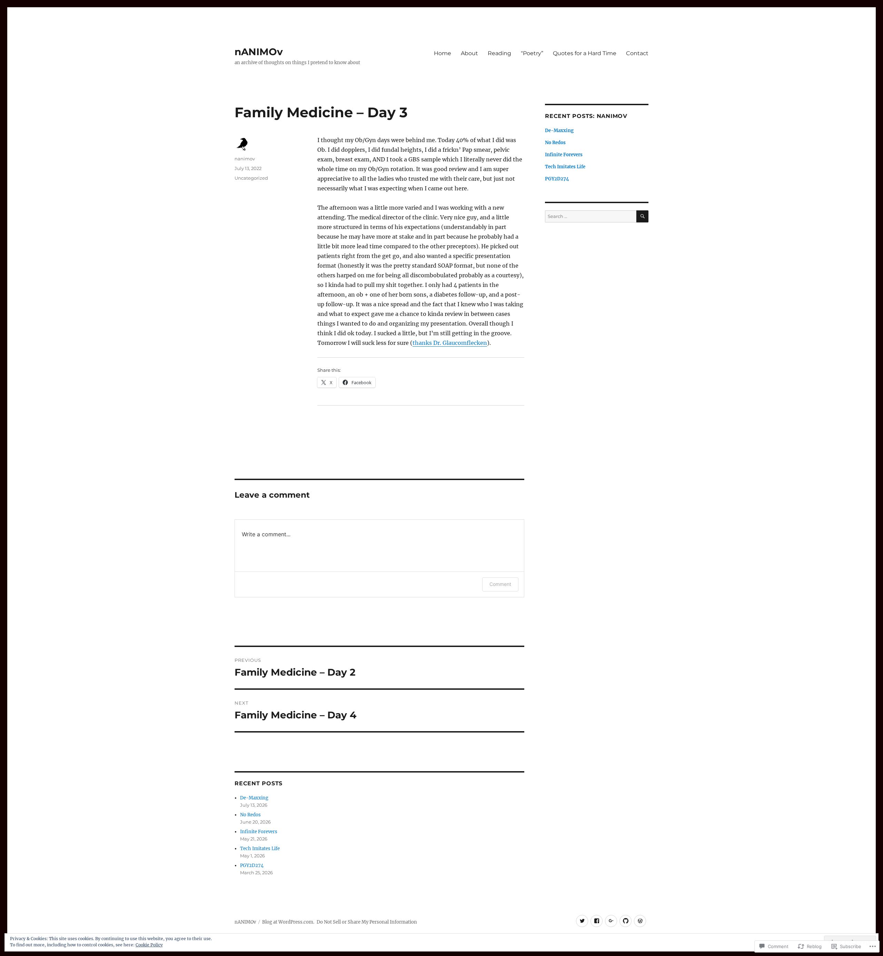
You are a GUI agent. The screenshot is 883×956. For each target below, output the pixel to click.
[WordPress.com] (640, 921)
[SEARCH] (642, 216)
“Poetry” (532, 53)
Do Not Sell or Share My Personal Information (367, 922)
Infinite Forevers (258, 832)
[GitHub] (625, 921)
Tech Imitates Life (260, 849)
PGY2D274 (252, 865)
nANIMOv (259, 52)
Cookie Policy (149, 944)
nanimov (245, 158)
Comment (500, 584)
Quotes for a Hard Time (584, 53)
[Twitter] (582, 921)
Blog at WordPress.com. (288, 922)
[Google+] (611, 921)
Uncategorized (251, 178)
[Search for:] (590, 216)
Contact (637, 53)
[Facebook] (597, 921)
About (469, 53)
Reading (499, 53)
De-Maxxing (254, 798)
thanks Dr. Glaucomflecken (450, 342)
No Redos (250, 815)
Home (442, 53)
